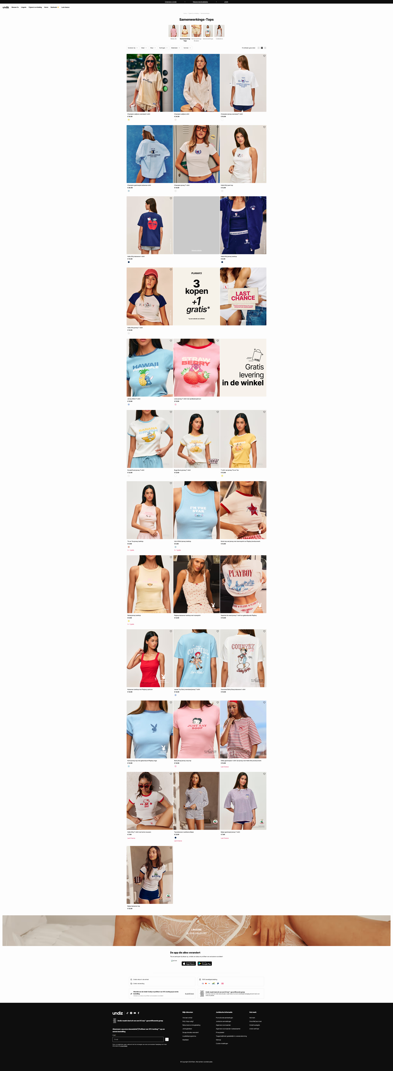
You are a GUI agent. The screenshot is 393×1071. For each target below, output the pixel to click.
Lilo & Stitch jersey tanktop (182, 541)
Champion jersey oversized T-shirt (232, 114)
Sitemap (218, 1040)
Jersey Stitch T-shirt (133, 399)
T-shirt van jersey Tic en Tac (230, 470)
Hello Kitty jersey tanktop (229, 256)
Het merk (252, 1018)
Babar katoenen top (133, 906)
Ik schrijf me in (189, 993)
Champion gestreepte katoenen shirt (139, 185)
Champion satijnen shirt (181, 114)
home (185, 13)
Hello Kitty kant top (227, 185)
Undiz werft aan (254, 1029)
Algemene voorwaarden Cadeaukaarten (228, 1029)
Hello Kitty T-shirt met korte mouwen (139, 832)
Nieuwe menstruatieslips (200, 2)
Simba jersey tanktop (134, 615)
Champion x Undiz (171, 2)
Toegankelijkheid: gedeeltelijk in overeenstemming (231, 1036)
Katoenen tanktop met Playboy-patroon (140, 689)
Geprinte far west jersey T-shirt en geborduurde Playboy (239, 615)
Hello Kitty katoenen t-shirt (136, 256)
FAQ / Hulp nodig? (188, 1021)
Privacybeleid (220, 1032)
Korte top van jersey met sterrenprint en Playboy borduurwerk (240, 541)
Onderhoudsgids (254, 1025)
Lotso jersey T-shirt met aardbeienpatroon (187, 399)
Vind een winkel (187, 1018)
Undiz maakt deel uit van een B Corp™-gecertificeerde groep (225, 992)
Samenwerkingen (205, 13)
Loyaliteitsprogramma (189, 1036)
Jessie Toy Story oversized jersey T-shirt (187, 689)
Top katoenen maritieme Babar (184, 832)
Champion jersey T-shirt (182, 185)
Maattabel (185, 1040)
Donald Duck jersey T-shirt (135, 470)
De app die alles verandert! (190, 1032)
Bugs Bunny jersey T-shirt (182, 470)
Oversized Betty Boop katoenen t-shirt (233, 689)
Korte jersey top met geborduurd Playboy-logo (142, 760)
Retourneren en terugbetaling (191, 1025)
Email (114, 1035)
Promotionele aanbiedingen (224, 1018)
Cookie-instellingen (222, 1043)
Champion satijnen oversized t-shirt (138, 114)
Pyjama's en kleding (194, 13)
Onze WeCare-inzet (255, 1021)
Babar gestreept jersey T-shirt (230, 832)
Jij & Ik (226, 2)
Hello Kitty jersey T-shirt (135, 327)
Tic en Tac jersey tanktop (135, 541)
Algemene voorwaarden (223, 1025)
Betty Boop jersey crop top (182, 760)
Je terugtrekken (187, 1029)
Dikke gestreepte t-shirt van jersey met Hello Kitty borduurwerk (241, 760)
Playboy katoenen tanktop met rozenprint (187, 615)
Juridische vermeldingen (223, 1021)
